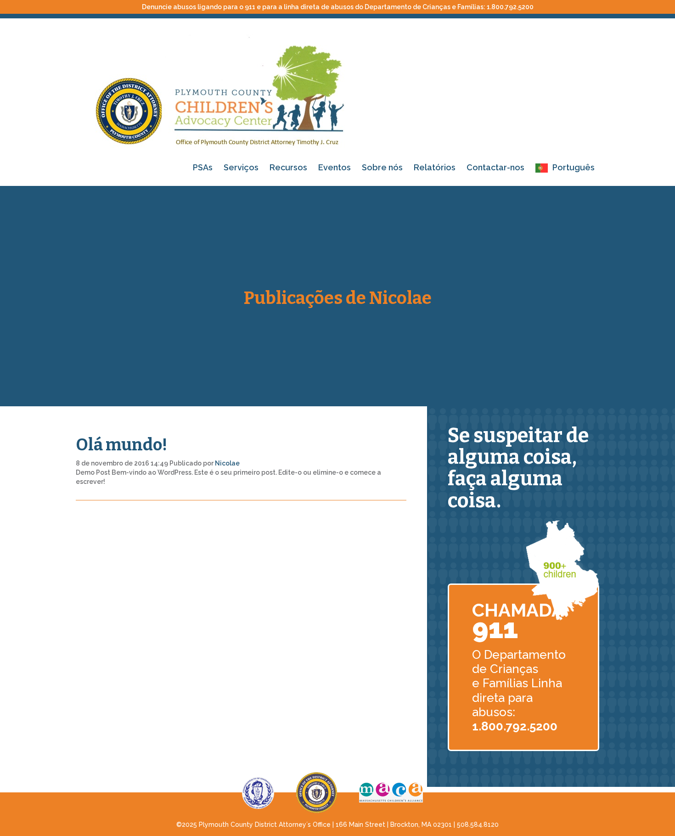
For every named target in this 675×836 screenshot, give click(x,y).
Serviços (241, 167)
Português (573, 167)
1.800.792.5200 (510, 7)
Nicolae (227, 463)
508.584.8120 (478, 824)
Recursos (288, 167)
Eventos (334, 167)
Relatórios (435, 167)
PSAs (203, 167)
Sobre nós (382, 167)
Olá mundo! (121, 445)
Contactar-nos (495, 167)
